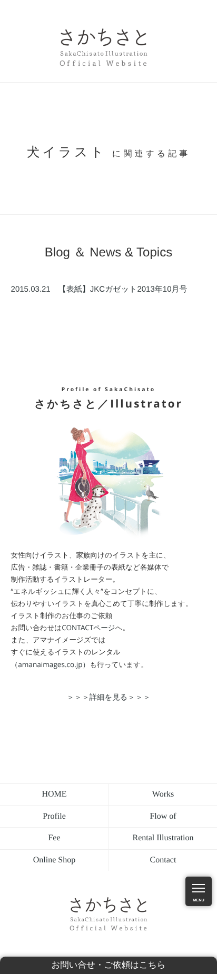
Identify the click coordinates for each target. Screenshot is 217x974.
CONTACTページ (88, 627)
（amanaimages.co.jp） (50, 664)
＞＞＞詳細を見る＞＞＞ (108, 697)
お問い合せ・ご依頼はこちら (108, 965)
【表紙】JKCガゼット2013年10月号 (99, 289)
